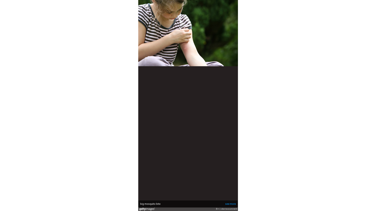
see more (230, 203)
